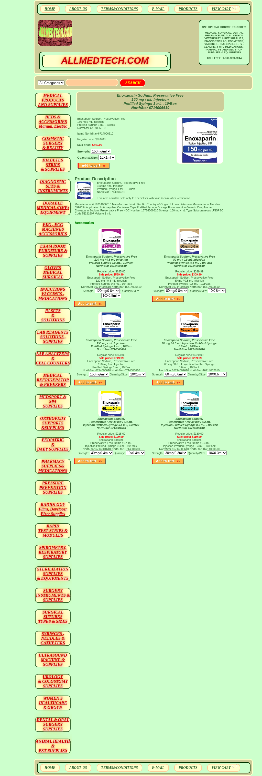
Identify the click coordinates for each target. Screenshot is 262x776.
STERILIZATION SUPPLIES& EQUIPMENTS (53, 573)
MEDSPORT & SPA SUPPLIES (52, 401)
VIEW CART (221, 9)
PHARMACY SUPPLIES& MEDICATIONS (52, 466)
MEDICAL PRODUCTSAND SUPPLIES (53, 100)
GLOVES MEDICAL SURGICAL (52, 272)
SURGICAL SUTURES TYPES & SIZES (53, 617)
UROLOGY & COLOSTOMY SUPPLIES (53, 681)
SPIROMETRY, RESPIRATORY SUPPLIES (53, 552)
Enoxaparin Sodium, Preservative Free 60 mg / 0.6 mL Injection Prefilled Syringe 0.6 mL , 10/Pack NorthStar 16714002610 (189, 345)
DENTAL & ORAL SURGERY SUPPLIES (53, 724)
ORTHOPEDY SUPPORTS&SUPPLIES (53, 423)
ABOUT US (78, 9)
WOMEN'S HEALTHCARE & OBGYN (53, 703)
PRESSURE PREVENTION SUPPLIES (53, 487)
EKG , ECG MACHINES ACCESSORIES (53, 229)
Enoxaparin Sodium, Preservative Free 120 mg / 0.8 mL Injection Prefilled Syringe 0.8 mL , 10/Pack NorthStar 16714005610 (111, 261)
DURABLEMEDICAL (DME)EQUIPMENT (53, 208)
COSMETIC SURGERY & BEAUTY (53, 143)
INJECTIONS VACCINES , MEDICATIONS (52, 294)
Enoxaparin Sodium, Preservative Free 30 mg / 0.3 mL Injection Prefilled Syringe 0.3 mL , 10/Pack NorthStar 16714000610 (189, 423)
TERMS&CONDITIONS (119, 9)
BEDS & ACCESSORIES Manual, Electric (53, 121)
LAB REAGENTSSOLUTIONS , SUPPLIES (53, 337)
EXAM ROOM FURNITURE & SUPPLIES (53, 251)
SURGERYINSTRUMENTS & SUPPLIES (53, 595)
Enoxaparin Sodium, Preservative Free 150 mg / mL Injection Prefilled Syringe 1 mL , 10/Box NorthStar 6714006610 (111, 345)
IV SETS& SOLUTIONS (53, 315)
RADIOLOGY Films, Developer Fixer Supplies (53, 509)
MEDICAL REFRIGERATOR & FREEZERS (53, 380)
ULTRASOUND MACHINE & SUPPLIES (53, 660)
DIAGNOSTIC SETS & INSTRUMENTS (53, 186)
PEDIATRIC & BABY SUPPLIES (53, 444)
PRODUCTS (188, 9)
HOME (50, 9)
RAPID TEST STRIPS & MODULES (53, 530)
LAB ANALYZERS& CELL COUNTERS (53, 358)
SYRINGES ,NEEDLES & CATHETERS (53, 638)
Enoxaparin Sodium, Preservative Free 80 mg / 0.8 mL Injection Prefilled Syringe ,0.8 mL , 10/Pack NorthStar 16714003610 (189, 261)
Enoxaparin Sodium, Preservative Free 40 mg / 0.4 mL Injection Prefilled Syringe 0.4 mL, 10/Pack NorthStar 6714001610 (111, 423)
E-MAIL (158, 9)
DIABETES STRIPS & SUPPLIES (53, 164)
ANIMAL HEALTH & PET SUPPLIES (53, 746)
